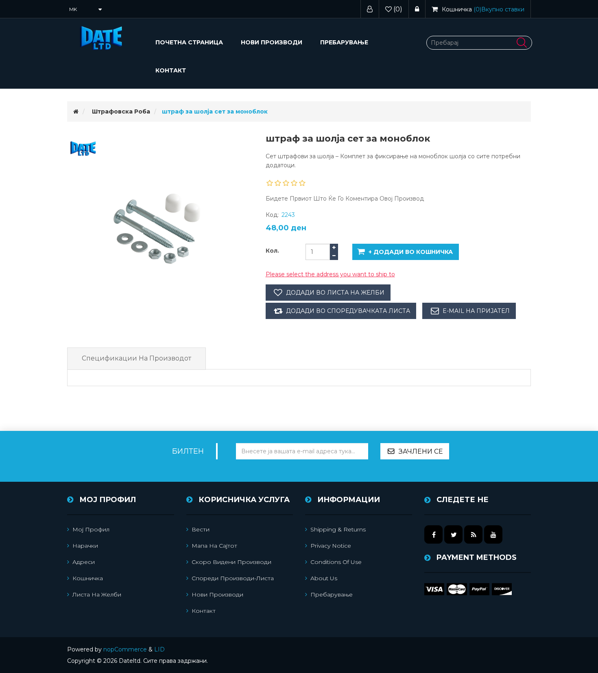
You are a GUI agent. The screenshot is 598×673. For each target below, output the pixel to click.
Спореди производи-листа (233, 578)
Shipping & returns (338, 529)
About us (323, 578)
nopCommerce (125, 649)
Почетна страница (189, 42)
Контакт (170, 70)
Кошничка (87, 578)
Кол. (272, 250)
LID (159, 649)
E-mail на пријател (476, 311)
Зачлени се (421, 451)
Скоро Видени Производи (231, 562)
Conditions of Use (336, 562)
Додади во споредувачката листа (348, 311)
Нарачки (85, 545)
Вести (201, 529)
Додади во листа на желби (335, 292)
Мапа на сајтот (214, 545)
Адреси (83, 562)
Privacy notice (330, 545)
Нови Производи (271, 42)
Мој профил (90, 529)
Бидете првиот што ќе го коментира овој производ (345, 198)
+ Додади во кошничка (411, 252)
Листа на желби (96, 594)
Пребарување (344, 42)
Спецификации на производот (136, 358)
